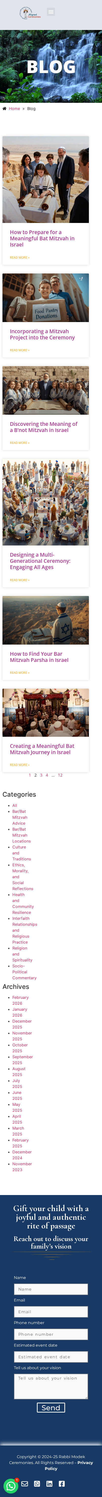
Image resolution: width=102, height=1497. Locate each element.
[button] (51, 12)
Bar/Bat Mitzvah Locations (21, 835)
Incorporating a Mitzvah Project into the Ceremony (42, 334)
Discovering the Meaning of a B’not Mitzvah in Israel (43, 427)
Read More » (19, 257)
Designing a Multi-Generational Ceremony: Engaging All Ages (40, 561)
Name (20, 1278)
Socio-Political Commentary (24, 971)
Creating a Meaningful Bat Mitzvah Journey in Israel (42, 749)
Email (19, 1300)
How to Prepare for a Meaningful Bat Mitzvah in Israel (42, 238)
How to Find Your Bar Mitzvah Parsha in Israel (39, 656)
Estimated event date (35, 1345)
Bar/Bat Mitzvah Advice (19, 817)
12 (60, 775)
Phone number (29, 1323)
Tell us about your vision (37, 1368)
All (14, 805)
